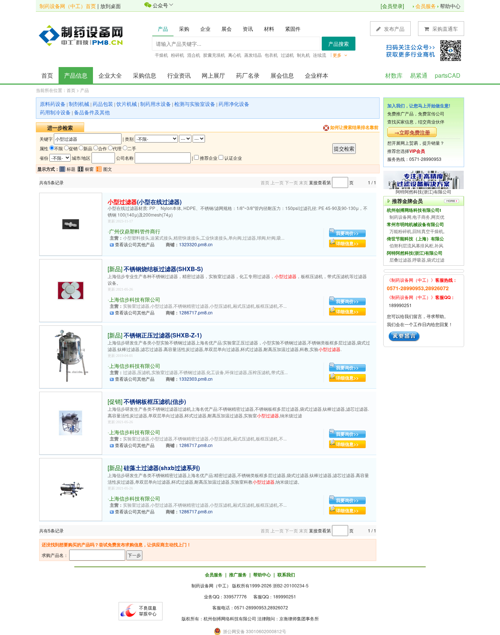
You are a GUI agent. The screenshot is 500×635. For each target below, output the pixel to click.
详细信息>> (347, 243)
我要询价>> (347, 233)
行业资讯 (179, 75)
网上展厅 (213, 75)
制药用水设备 (155, 103)
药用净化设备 (234, 103)
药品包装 (103, 103)
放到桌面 (110, 6)
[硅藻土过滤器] (70, 489)
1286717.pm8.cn (196, 312)
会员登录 (392, 6)
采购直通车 (444, 28)
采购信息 (144, 75)
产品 (84, 90)
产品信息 (75, 75)
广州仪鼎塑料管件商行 (134, 231)
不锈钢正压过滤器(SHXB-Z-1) (163, 335)
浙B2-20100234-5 (291, 585)
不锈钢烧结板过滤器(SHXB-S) (163, 269)
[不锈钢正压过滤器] (70, 356)
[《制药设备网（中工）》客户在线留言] (404, 336)
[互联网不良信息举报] (141, 610)
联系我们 (286, 574)
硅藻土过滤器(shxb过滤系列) (162, 468)
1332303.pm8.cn (196, 379)
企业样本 (316, 75)
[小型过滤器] (70, 223)
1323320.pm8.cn (196, 244)
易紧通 (419, 75)
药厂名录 (248, 75)
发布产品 (393, 28)
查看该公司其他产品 (134, 244)
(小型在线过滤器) (145, 201)
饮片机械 (126, 103)
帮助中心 (450, 6)
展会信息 (282, 75)
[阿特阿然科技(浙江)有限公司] (423, 179)
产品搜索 (338, 43)
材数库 (394, 75)
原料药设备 (53, 103)
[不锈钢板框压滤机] (70, 422)
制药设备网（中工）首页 (68, 6)
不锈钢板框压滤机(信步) (155, 401)
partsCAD (447, 75)
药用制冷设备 (55, 112)
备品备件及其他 (92, 112)
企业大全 (110, 75)
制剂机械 (79, 103)
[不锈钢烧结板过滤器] (70, 290)
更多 (338, 55)
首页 (47, 75)
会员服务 (425, 6)
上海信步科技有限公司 (134, 299)
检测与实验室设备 (194, 103)
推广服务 (238, 574)
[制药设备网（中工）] (83, 34)
